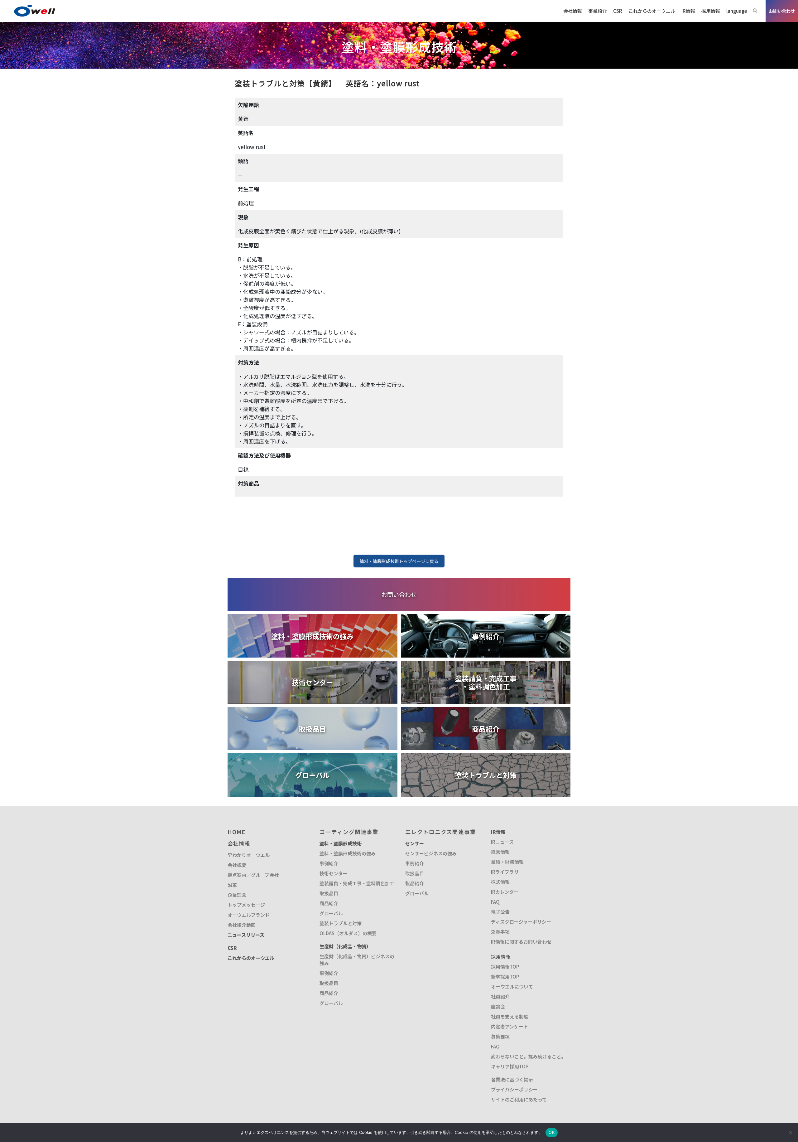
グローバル (331, 913)
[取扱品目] (312, 711)
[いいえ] (790, 1133)
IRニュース (502, 841)
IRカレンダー (505, 891)
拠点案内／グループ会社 (253, 875)
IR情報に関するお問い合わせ (521, 941)
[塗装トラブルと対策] (486, 757)
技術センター (334, 873)
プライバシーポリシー (514, 1089)
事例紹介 (329, 863)
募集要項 (500, 1036)
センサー (414, 843)
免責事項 (500, 931)
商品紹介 (329, 903)
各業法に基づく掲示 (512, 1079)
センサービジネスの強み (431, 853)
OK (552, 1132)
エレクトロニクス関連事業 (440, 832)
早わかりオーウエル (249, 855)
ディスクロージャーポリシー (521, 921)
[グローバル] (312, 757)
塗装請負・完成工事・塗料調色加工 (357, 883)
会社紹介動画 (242, 924)
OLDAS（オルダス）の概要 (348, 933)
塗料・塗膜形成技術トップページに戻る (399, 561)
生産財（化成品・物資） (345, 946)
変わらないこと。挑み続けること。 (528, 1056)
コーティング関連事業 (349, 832)
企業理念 (237, 895)
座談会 (498, 1006)
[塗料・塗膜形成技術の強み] (312, 618)
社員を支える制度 (509, 1016)
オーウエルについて (512, 986)
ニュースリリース (246, 934)
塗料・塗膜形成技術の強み (348, 853)
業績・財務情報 (507, 861)
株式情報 (500, 881)
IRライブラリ (505, 871)
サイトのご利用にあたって (519, 1099)
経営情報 (500, 851)
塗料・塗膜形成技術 (341, 843)
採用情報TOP (505, 966)
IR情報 (498, 832)
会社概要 (237, 865)
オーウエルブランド (249, 914)
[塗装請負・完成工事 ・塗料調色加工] (486, 664)
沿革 (232, 885)
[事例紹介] (486, 618)
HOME (236, 832)
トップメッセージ (246, 904)
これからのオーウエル (251, 958)
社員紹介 (500, 996)
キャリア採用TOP (510, 1066)
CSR (232, 948)
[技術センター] (312, 664)
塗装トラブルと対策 (341, 923)
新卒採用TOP (505, 976)
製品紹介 (414, 883)
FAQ (495, 901)
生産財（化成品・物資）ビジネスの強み (357, 959)
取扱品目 (329, 893)
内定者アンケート (509, 1026)
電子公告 (500, 911)
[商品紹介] (486, 711)
